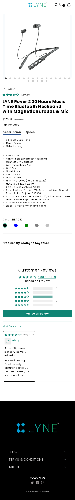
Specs (30, 132)
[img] (13, 335)
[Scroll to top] (64, 471)
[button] (6, 5)
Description (12, 132)
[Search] (56, 5)
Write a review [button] (37, 314)
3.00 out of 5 (47, 277)
